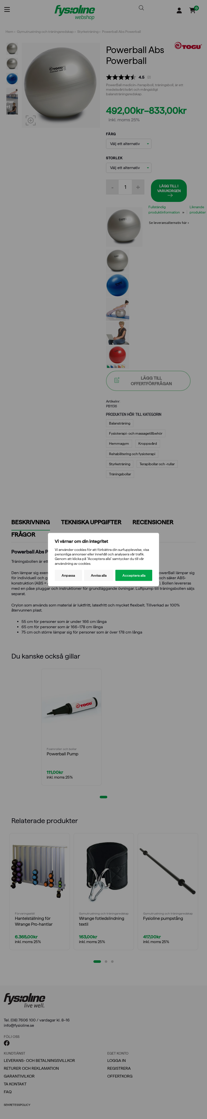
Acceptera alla (133, 575)
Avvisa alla (99, 575)
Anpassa (68, 575)
